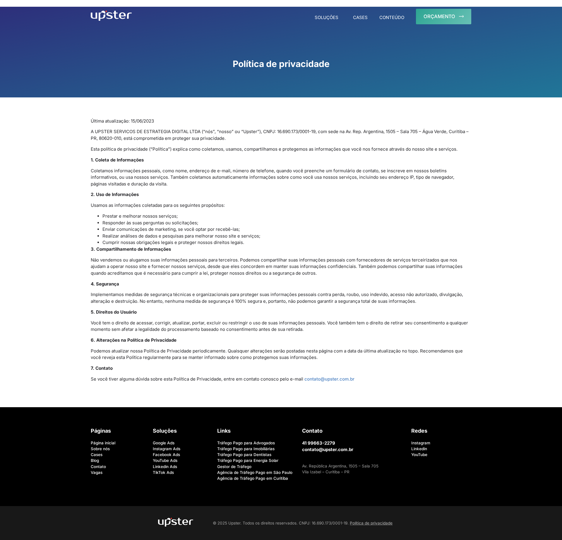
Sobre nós (100, 448)
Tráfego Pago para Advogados (246, 443)
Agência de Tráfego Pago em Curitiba (252, 478)
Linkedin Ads (165, 466)
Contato (98, 466)
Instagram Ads (166, 448)
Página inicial (103, 443)
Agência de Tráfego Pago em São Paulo (254, 472)
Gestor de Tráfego (234, 466)
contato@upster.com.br (329, 379)
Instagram (420, 443)
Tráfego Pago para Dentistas (244, 454)
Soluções (326, 17)
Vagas (96, 472)
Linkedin (419, 448)
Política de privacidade (371, 523)
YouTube (419, 454)
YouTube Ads (165, 460)
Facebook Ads (166, 454)
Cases (360, 17)
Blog (95, 460)
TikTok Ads (163, 472)
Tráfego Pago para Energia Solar (247, 460)
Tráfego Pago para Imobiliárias (246, 448)
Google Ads (163, 443)
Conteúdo (391, 17)
